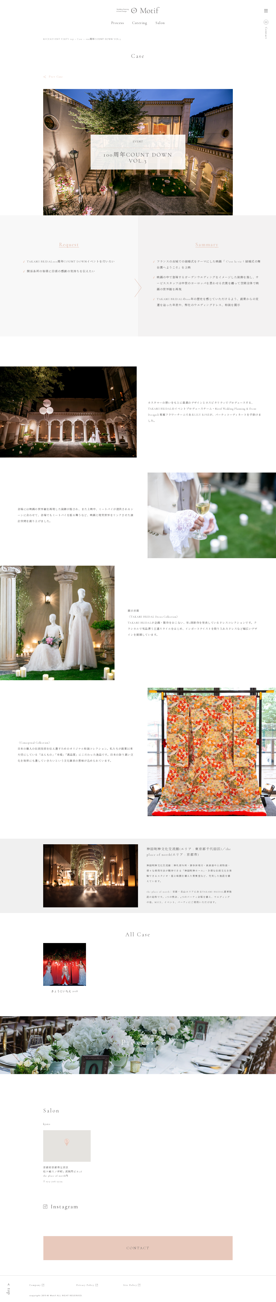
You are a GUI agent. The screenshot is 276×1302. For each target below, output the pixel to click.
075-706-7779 (54, 1181)
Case (80, 39)
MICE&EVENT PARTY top (58, 39)
